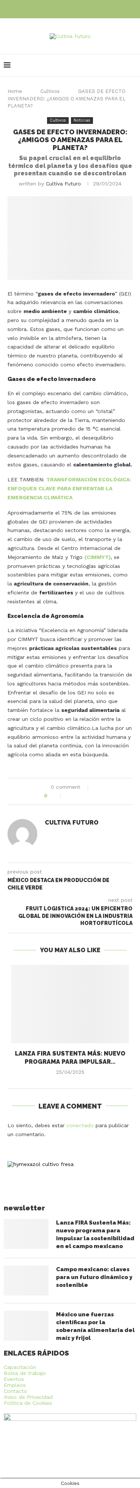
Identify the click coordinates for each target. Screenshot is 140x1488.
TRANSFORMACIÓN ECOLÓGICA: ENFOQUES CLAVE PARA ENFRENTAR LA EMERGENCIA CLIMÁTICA (69, 488)
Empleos (15, 1385)
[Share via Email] (94, 796)
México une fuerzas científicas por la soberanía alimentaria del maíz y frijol (95, 1326)
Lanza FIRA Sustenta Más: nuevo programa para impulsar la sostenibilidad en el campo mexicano (95, 1234)
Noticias (82, 120)
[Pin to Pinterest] (86, 796)
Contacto (15, 1391)
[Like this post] (56, 796)
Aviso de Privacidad (28, 1397)
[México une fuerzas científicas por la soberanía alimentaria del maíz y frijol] (26, 1326)
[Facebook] (60, 8)
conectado (80, 1125)
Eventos (14, 1379)
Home (14, 91)
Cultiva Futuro (63, 184)
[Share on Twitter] (79, 796)
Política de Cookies (28, 1403)
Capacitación (20, 1367)
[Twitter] (70, 8)
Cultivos (50, 91)
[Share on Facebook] (71, 796)
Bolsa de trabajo (25, 1373)
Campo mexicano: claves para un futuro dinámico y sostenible (94, 1277)
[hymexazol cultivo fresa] (40, 1164)
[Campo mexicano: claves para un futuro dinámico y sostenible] (26, 1280)
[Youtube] (81, 8)
